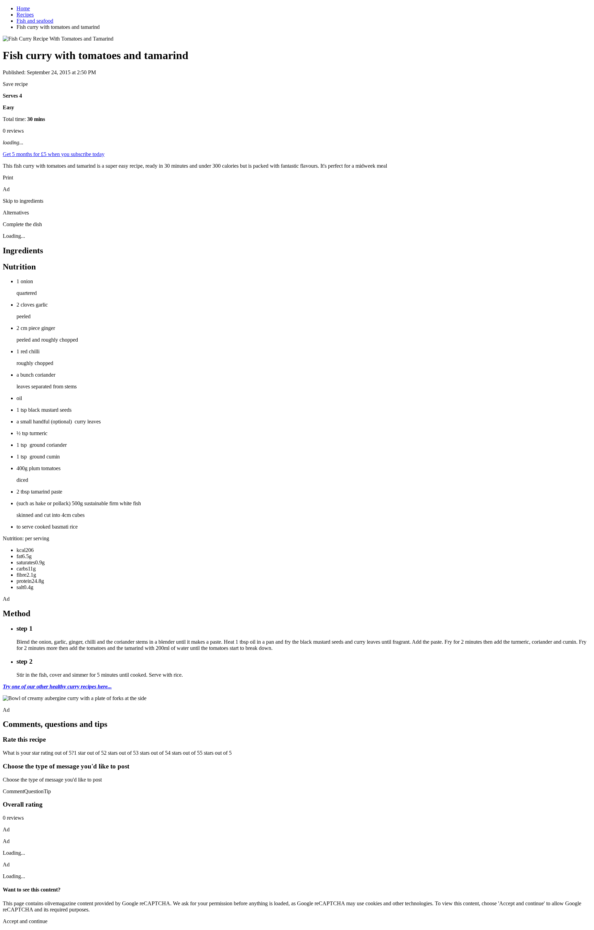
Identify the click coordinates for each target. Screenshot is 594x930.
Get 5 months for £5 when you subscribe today (53, 154)
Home (23, 8)
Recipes (25, 15)
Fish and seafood (34, 21)
